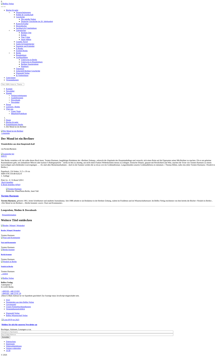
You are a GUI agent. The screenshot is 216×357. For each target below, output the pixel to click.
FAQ (8, 300)
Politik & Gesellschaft (24, 15)
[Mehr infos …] (14, 189)
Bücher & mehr (12, 10)
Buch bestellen (7, 182)
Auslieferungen (17, 98)
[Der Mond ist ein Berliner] (12, 131)
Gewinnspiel (11, 304)
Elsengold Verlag (23, 73)
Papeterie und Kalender (25, 46)
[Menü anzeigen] (5, 6)
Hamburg (24, 66)
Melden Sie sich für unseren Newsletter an (19, 325)
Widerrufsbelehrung (14, 346)
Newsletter (10, 91)
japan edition (26, 39)
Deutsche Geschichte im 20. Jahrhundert (37, 21)
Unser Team (16, 111)
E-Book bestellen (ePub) (10, 185)
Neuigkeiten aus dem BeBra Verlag (20, 302)
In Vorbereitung (22, 75)
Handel (9, 93)
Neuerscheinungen (23, 12)
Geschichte (20, 17)
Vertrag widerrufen (13, 348)
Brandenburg (21, 55)
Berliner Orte (26, 33)
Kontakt (9, 89)
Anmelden (5, 337)
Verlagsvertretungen (19, 95)
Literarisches (21, 30)
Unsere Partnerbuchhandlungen (18, 307)
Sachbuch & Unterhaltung (26, 28)
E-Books (19, 48)
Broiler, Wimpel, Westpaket (10, 230)
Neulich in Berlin (7, 266)
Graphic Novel (22, 42)
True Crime (25, 37)
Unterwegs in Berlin (29, 60)
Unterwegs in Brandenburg (31, 62)
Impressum (10, 344)
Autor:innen (11, 78)
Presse (8, 104)
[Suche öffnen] (2, 6)
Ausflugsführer (22, 57)
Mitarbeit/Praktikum (19, 113)
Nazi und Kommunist (8, 242)
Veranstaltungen (12, 80)
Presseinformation (9, 215)
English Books (22, 51)
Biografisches (21, 26)
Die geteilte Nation (28, 19)
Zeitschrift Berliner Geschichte (28, 71)
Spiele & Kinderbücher (25, 44)
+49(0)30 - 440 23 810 (11, 291)
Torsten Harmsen (10, 196)
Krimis (23, 35)
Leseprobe (5, 133)
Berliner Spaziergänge (29, 64)
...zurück (4, 274)
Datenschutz (11, 342)
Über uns (9, 109)
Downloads (15, 100)
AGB (8, 351)
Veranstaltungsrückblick (15, 309)
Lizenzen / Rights (13, 107)
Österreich (20, 69)
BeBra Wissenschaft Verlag (17, 315)
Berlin (18, 53)
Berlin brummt (6, 254)
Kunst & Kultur (22, 24)
